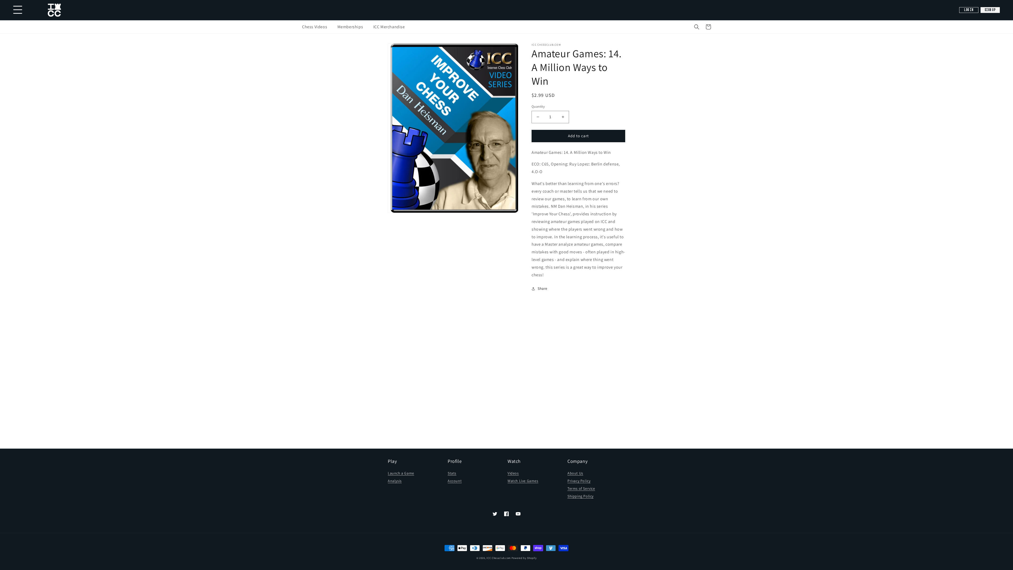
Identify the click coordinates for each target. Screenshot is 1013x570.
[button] (697, 27)
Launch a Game (401, 473)
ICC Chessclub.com (498, 558)
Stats (452, 473)
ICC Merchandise (389, 27)
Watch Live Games (523, 480)
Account (455, 480)
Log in (968, 10)
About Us (575, 473)
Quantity (538, 106)
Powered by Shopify (524, 558)
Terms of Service (581, 488)
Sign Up (990, 10)
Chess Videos (314, 27)
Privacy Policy (578, 480)
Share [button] (542, 288)
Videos (513, 473)
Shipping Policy (580, 496)
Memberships (350, 27)
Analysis (395, 480)
